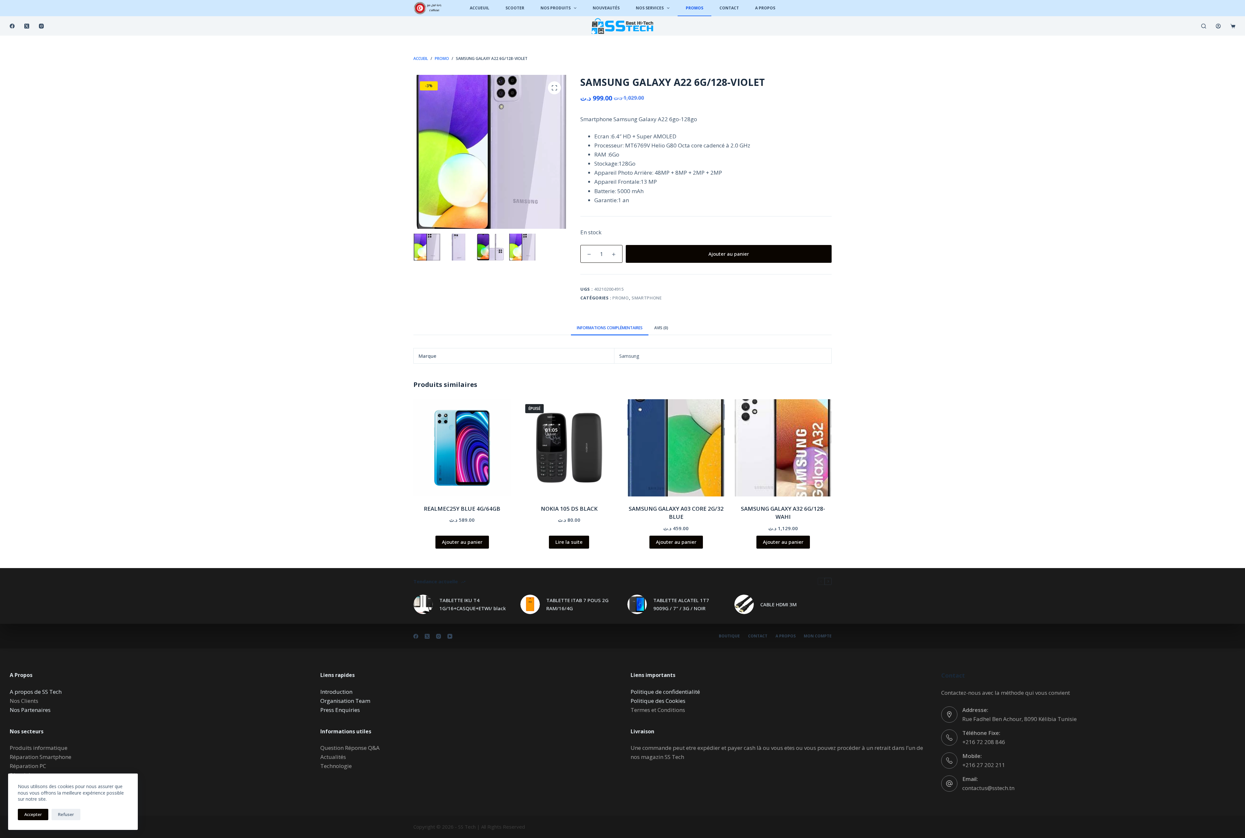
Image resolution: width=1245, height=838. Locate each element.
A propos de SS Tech (36, 691)
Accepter (33, 814)
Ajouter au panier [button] (462, 542)
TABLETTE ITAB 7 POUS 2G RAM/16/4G (577, 604)
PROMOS (694, 8)
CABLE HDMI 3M (778, 604)
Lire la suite (569, 542)
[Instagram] (41, 26)
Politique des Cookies (658, 700)
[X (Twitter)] (26, 26)
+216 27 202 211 (983, 765)
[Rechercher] (1203, 26)
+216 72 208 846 (983, 742)
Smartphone (647, 298)
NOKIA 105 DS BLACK (569, 508)
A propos (786, 636)
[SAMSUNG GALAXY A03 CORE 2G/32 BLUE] (676, 447)
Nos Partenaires (30, 710)
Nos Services (650, 8)
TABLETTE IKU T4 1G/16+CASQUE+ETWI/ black (472, 604)
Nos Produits (555, 8)
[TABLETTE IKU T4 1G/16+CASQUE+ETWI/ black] (423, 604)
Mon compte (818, 636)
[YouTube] (449, 636)
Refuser (66, 814)
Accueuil (479, 8)
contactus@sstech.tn (988, 788)
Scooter (514, 8)
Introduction (336, 691)
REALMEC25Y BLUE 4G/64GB (462, 508)
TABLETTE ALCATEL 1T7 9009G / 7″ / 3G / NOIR (681, 604)
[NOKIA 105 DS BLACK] (569, 447)
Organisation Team (345, 700)
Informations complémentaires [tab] (610, 328)
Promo (620, 298)
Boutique (729, 636)
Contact (729, 8)
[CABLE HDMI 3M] (744, 604)
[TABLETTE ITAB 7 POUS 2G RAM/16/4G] (530, 604)
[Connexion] (1218, 26)
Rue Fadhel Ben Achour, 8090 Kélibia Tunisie (1019, 719)
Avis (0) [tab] (661, 328)
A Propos (765, 8)
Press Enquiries (340, 710)
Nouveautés (606, 8)
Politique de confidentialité (665, 691)
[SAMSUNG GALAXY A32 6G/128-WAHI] (783, 447)
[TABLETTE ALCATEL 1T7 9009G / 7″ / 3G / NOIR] (637, 604)
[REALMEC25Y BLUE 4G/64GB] (462, 447)
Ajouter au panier (728, 253)
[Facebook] (12, 26)
